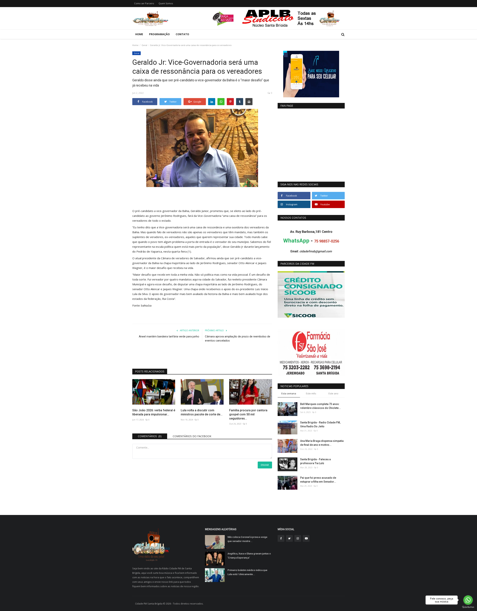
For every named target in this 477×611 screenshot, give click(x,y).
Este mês (311, 393)
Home (139, 34)
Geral (144, 45)
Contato (182, 34)
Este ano (333, 393)
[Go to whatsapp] (468, 600)
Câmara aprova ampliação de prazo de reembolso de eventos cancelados (237, 338)
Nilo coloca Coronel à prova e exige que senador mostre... (247, 539)
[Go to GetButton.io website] (468, 607)
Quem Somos (166, 3)
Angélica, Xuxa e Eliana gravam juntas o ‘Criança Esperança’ (249, 555)
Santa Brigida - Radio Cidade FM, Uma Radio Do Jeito (320, 424)
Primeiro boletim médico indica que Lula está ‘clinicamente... (247, 572)
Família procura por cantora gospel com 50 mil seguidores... (248, 414)
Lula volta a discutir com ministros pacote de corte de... (201, 412)
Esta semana (288, 393)
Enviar (265, 465)
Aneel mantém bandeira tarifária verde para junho (169, 336)
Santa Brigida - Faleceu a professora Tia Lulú (315, 461)
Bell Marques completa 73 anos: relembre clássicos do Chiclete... (320, 406)
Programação (159, 34)
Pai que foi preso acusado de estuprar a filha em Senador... (318, 479)
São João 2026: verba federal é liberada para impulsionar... (153, 412)
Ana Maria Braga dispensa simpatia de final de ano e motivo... (322, 442)
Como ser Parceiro (144, 3)
